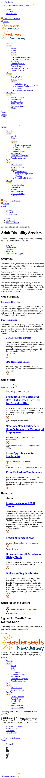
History (13, 50)
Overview (9, 245)
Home (8, 218)
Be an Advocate (17, 104)
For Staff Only (11, 14)
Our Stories (10, 249)
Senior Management (23, 57)
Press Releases (16, 66)
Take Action (10, 93)
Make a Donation (17, 97)
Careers (9, 9)
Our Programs (11, 247)
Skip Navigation (7, 2)
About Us (9, 43)
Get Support (10, 72)
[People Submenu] (14, 55)
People (13, 52)
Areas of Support (17, 79)
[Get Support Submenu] (9, 75)
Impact (13, 48)
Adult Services (21, 84)
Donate (3, 740)
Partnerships (15, 62)
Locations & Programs (19, 68)
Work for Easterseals (18, 70)
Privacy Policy (11, 728)
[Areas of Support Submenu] (14, 81)
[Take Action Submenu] (9, 95)
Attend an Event (17, 102)
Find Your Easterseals (11, 19)
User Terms (10, 731)
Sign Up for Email (17, 106)
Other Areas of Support (14, 254)
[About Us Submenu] (9, 46)
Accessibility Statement (14, 726)
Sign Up (4, 633)
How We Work (16, 77)
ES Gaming (15, 108)
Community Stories (18, 64)
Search (6, 22)
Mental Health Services (24, 90)
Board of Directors (22, 59)
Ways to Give (16, 99)
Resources (10, 251)
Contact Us (10, 11)
